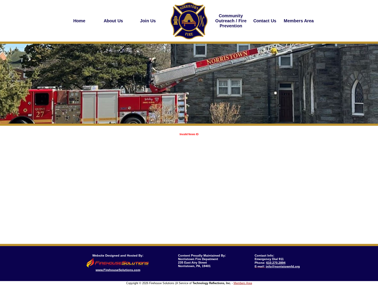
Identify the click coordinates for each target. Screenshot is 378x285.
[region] (113, 20)
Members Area (243, 283)
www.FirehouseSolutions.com (118, 270)
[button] (113, 21)
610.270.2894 (275, 262)
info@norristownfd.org (283, 266)
